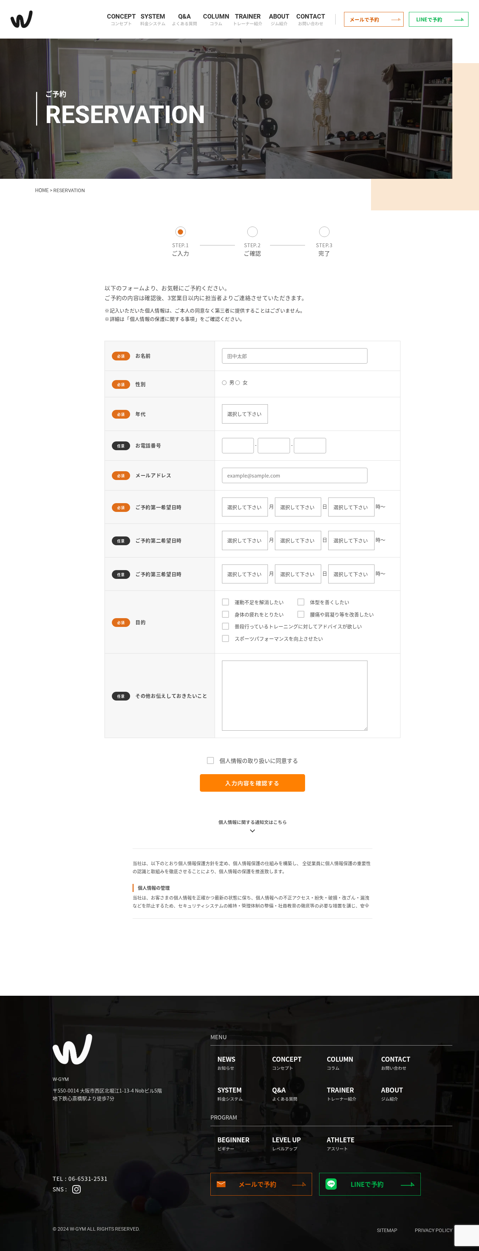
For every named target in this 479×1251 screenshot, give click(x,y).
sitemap (387, 1230)
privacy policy (433, 1230)
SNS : (60, 1189)
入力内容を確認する (252, 783)
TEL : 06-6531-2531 (80, 1178)
